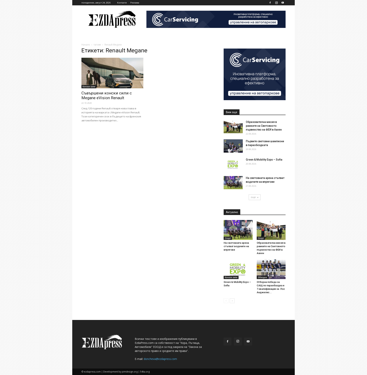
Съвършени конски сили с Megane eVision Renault (106, 95)
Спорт (228, 238)
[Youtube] (283, 2)
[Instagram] (276, 2)
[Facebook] (270, 2)
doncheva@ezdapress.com (160, 359)
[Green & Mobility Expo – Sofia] (233, 164)
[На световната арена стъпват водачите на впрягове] (233, 182)
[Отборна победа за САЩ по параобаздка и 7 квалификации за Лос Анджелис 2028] (271, 269)
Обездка (262, 277)
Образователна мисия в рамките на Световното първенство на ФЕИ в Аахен (264, 125)
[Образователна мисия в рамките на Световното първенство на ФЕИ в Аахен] (233, 126)
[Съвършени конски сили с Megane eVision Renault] (112, 73)
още (253, 197)
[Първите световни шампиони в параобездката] (233, 146)
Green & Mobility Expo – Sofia (264, 159)
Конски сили (89, 86)
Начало (85, 44)
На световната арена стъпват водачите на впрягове (236, 246)
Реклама (134, 2)
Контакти (122, 2)
